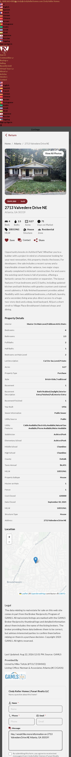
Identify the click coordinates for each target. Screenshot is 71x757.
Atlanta (17, 143)
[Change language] (2, 4)
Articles (3, 74)
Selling (3, 63)
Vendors (3, 77)
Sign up (3, 44)
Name (15, 703)
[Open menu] (1, 125)
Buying (3, 60)
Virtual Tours (6, 69)
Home (8, 143)
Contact (3, 80)
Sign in (9, 44)
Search (3, 55)
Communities (5, 58)
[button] (36, 560)
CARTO (62, 593)
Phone (15, 715)
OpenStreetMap (38, 593)
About (2, 71)
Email (43, 715)
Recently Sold (6, 66)
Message (16, 728)
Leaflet (24, 593)
